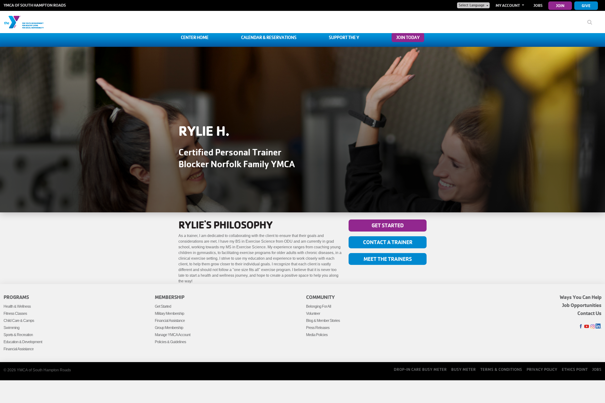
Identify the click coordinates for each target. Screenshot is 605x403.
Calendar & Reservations (268, 37)
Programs (16, 297)
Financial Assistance (19, 349)
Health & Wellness (17, 306)
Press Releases (317, 328)
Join (560, 5)
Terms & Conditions (501, 369)
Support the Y (344, 37)
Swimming (11, 328)
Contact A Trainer (387, 242)
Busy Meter (463, 369)
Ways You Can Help (580, 297)
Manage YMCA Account (172, 335)
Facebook (581, 326)
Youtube (587, 326)
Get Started (388, 225)
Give (586, 5)
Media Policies (317, 335)
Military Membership (169, 313)
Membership (169, 297)
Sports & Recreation (18, 335)
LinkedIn (598, 326)
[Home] (24, 21)
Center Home (194, 37)
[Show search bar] (591, 22)
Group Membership (169, 328)
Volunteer (313, 313)
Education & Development (23, 342)
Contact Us (589, 313)
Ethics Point (575, 369)
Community (320, 297)
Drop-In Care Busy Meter (420, 369)
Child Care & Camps (19, 321)
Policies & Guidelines (170, 342)
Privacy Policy (542, 369)
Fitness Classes (15, 313)
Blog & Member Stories (323, 321)
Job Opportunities (581, 305)
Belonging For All (318, 306)
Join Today (407, 37)
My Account (508, 5)
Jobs (538, 5)
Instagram (593, 326)
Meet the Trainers (387, 258)
